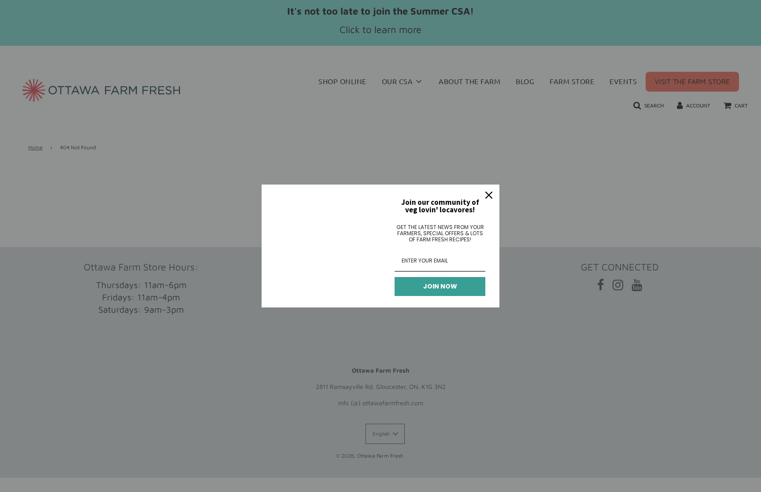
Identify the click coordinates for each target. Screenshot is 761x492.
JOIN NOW (440, 286)
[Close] (488, 195)
